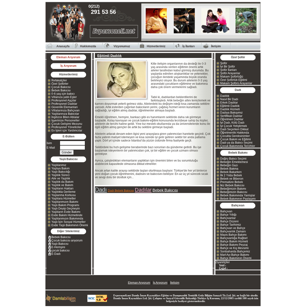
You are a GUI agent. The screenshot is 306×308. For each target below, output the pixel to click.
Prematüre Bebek (231, 182)
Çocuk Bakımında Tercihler (237, 146)
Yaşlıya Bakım (60, 168)
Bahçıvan (226, 211)
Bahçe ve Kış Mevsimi (234, 248)
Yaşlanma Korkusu (63, 195)
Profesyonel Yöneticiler (66, 127)
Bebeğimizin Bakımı (233, 188)
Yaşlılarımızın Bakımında (67, 218)
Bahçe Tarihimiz (230, 224)
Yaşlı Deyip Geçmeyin (65, 208)
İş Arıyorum (68, 66)
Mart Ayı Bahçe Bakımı (234, 254)
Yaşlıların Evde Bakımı (65, 212)
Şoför (223, 63)
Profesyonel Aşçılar (63, 100)
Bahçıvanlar (228, 218)
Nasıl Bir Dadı (229, 99)
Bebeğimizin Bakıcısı (233, 192)
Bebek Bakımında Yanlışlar (237, 195)
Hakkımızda (88, 46)
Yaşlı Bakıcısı (59, 243)
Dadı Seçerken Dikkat (234, 129)
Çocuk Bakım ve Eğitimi (235, 139)
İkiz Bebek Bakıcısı (232, 185)
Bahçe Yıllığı (228, 214)
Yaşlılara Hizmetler (63, 198)
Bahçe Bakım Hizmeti (234, 241)
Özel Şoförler (59, 83)
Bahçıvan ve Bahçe (232, 228)
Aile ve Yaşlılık (60, 178)
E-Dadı (55, 254)
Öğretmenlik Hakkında (234, 132)
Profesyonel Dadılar (64, 103)
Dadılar (143, 190)
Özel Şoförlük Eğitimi (233, 80)
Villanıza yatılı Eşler (64, 97)
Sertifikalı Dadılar (231, 116)
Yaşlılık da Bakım (62, 181)
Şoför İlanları (228, 70)
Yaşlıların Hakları (62, 188)
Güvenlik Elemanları (64, 107)
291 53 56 (103, 9)
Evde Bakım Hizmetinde (66, 215)
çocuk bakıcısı (60, 250)
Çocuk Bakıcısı (61, 87)
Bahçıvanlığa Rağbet (233, 238)
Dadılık (224, 96)
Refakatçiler (59, 80)
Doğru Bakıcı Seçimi (233, 158)
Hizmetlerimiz (156, 46)
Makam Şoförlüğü (231, 76)
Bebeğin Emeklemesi (234, 162)
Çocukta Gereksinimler (235, 136)
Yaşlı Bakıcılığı (60, 171)
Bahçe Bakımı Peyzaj (234, 244)
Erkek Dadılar (229, 102)
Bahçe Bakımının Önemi (235, 258)
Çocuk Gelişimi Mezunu (66, 123)
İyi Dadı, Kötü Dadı (232, 122)
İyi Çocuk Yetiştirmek (233, 126)
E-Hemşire (58, 247)
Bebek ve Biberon (231, 178)
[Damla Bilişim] (60, 301)
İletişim (216, 46)
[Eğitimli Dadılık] (122, 79)
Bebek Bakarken (231, 172)
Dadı (101, 189)
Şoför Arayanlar (230, 73)
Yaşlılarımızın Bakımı (64, 202)
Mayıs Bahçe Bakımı (233, 234)
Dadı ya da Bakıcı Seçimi (236, 142)
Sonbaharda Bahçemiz (235, 251)
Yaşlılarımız (58, 165)
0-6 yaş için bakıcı (63, 93)
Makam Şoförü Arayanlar (236, 83)
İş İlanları (188, 46)
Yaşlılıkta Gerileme (63, 191)
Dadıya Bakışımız (231, 112)
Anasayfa (63, 46)
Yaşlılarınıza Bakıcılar (65, 113)
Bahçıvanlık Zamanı (233, 231)
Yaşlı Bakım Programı (65, 205)
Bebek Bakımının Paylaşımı (238, 198)
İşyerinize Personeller (65, 120)
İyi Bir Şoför (227, 66)
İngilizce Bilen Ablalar (65, 117)
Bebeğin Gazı (229, 165)
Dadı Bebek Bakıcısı (121, 190)
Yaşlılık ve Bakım (62, 185)
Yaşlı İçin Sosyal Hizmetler (68, 222)
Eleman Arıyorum (68, 57)
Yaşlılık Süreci (60, 175)
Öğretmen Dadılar (231, 119)
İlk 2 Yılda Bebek (231, 175)
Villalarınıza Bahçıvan (65, 110)
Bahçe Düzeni (229, 221)
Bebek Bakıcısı (61, 90)
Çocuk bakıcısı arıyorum (66, 240)
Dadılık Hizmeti (230, 109)
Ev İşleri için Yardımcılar (66, 130)
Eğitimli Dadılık (230, 106)
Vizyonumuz (122, 46)
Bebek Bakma (229, 168)
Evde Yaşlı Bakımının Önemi (69, 225)
